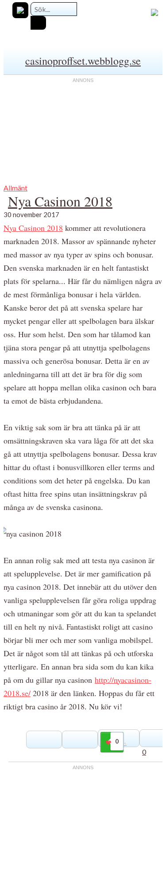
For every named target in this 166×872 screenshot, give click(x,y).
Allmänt (15, 187)
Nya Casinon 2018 (60, 200)
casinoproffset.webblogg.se (83, 61)
